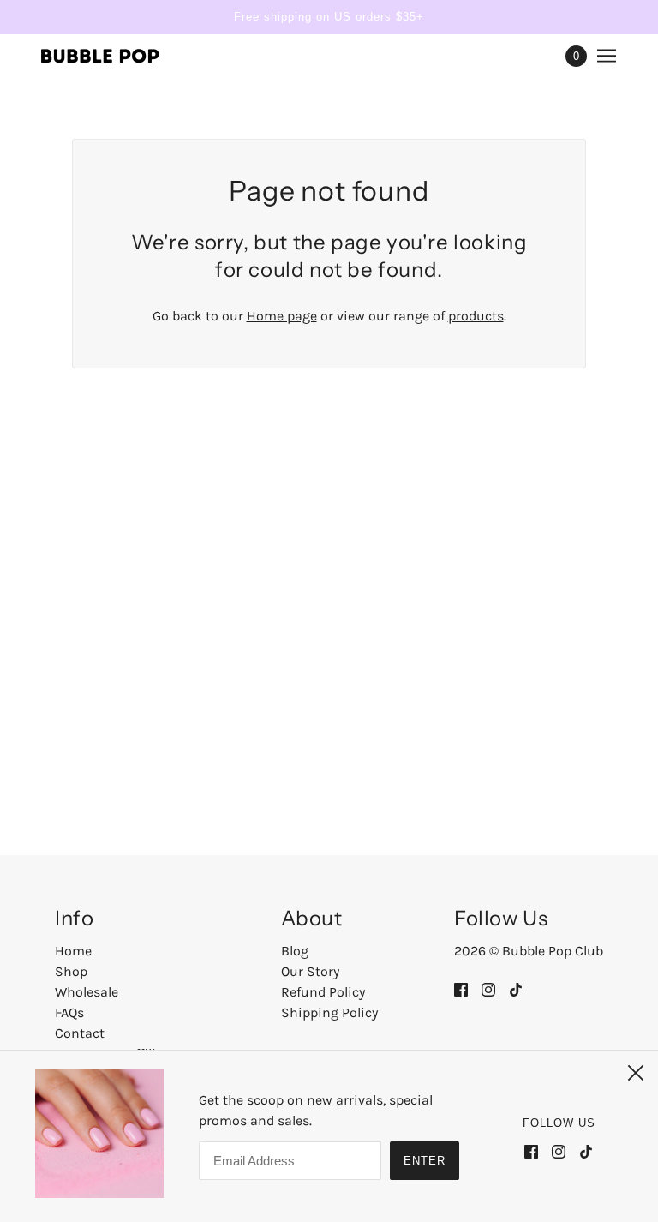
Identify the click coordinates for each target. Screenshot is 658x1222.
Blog (294, 951)
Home (73, 951)
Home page (282, 316)
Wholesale (86, 992)
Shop (71, 971)
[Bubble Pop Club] (100, 55)
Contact (80, 1033)
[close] (635, 1072)
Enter (425, 1160)
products (476, 316)
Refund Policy (323, 992)
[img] (461, 989)
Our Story (310, 971)
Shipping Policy (329, 1012)
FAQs (69, 1012)
